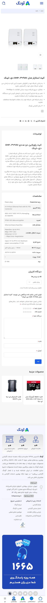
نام (40, 341)
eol (37, 11)
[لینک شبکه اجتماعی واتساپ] (23, 121)
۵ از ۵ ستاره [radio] (23, 308)
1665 (22, 567)
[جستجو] (4, 3)
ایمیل (39, 350)
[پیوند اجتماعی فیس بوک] (34, 121)
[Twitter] (25, 593)
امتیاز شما (37, 309)
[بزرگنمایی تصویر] (40, 54)
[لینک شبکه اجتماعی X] (31, 121)
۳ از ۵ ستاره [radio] (27, 308)
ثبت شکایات (18, 519)
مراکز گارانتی (37, 505)
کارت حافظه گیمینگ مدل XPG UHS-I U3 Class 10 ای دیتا (34, 399)
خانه (42, 11)
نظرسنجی (18, 516)
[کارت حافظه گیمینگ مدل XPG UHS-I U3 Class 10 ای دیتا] (33, 386)
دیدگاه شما (37, 316)
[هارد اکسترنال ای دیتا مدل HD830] (12, 386)
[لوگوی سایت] (23, 3)
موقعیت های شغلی (15, 512)
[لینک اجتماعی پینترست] (28, 121)
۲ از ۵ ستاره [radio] (29, 308)
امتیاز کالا (38, 312)
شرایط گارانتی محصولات (33, 516)
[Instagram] (35, 593)
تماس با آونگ (17, 508)
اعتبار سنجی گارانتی (34, 508)
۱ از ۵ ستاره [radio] (30, 308)
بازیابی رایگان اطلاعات (34, 512)
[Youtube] (15, 593)
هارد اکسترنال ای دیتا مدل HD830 (13, 398)
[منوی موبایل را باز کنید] (41, 3)
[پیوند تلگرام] (20, 121)
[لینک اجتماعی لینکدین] (25, 121)
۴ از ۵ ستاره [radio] (25, 308)
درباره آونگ (18, 505)
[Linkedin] (30, 593)
